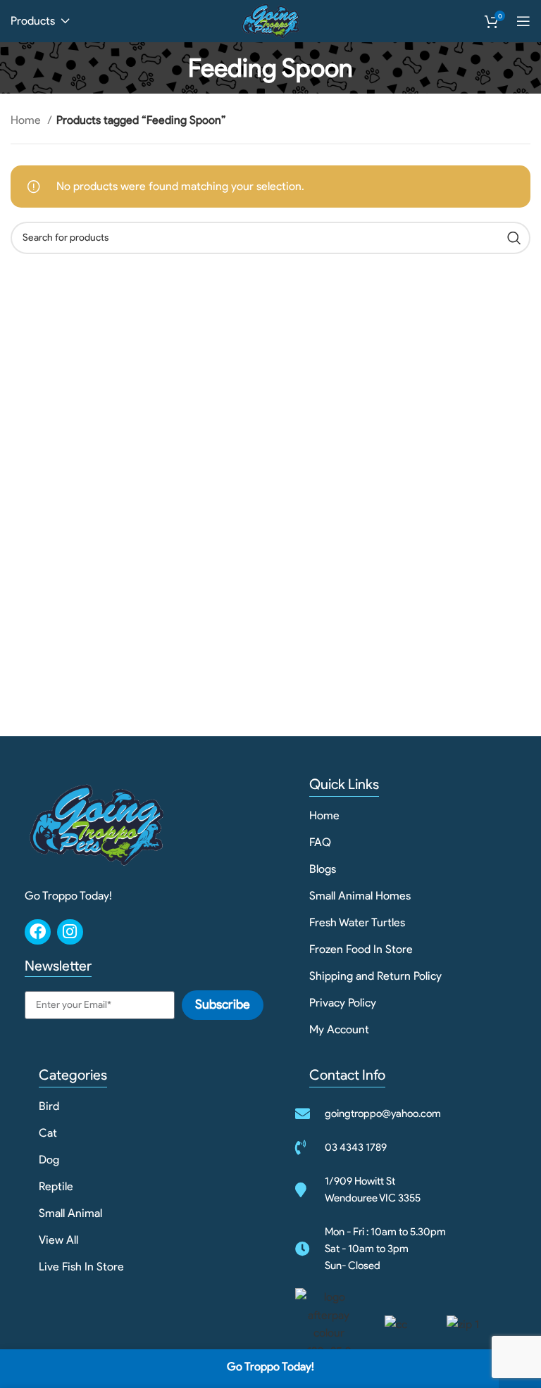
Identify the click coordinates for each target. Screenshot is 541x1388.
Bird (49, 1106)
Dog (49, 1159)
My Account (339, 1029)
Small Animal (70, 1213)
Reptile (56, 1186)
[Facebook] (38, 932)
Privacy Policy (342, 1002)
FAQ (320, 842)
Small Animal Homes (360, 895)
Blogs (322, 869)
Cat (48, 1133)
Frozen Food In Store (361, 949)
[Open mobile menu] (523, 21)
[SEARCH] (514, 238)
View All (58, 1240)
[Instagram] (70, 932)
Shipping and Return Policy (375, 976)
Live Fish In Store (81, 1266)
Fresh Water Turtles (357, 922)
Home (27, 120)
